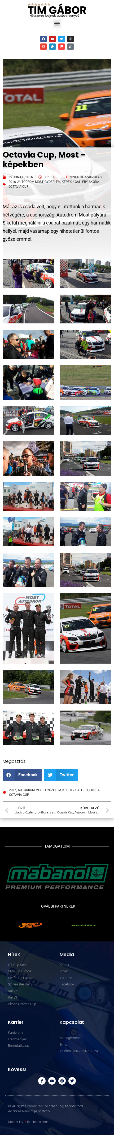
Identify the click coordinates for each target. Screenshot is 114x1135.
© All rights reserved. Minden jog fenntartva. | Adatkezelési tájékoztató (46, 1109)
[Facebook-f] (42, 1081)
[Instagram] (70, 39)
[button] (57, 23)
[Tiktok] (70, 46)
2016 (12, 182)
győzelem (52, 182)
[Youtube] (52, 39)
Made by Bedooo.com (29, 1121)
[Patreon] (61, 46)
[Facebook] (43, 39)
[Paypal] (52, 46)
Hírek (14, 954)
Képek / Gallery (74, 182)
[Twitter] (61, 39)
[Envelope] (43, 46)
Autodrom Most (30, 182)
